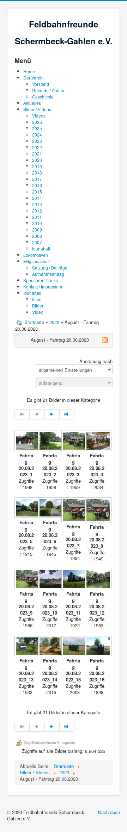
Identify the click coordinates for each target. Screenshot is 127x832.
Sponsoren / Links (40, 280)
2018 (37, 173)
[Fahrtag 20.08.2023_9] (26, 580)
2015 (37, 192)
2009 (37, 230)
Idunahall (41, 249)
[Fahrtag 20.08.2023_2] (50, 441)
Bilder (37, 306)
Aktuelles (32, 103)
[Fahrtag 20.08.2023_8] (97, 510)
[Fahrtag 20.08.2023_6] (50, 508)
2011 (37, 217)
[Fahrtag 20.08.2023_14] (50, 647)
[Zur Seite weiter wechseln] (52, 414)
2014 (37, 198)
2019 (37, 166)
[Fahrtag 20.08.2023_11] (73, 580)
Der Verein (33, 78)
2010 (37, 223)
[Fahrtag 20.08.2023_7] (73, 510)
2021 (37, 154)
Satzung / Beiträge (49, 268)
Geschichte (43, 97)
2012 (37, 211)
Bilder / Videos (37, 109)
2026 (37, 122)
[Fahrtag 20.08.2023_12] (97, 580)
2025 (37, 128)
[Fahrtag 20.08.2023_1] (26, 441)
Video (37, 312)
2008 (37, 236)
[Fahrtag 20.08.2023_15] (73, 647)
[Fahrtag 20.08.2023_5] (26, 508)
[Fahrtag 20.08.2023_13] (26, 647)
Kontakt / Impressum (42, 287)
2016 (37, 185)
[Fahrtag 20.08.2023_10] (50, 580)
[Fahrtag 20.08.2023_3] (73, 441)
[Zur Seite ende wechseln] (67, 414)
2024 (37, 135)
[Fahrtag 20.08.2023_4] (97, 441)
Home (29, 71)
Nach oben (109, 812)
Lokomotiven (35, 255)
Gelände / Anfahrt (49, 90)
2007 (37, 242)
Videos (39, 116)
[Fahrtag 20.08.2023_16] (97, 647)
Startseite (34, 322)
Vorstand (40, 84)
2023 (37, 141)
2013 (37, 204)
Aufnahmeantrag (48, 274)
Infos (36, 299)
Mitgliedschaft (36, 261)
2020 (37, 160)
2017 (37, 179)
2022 (37, 147)
